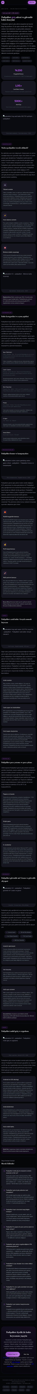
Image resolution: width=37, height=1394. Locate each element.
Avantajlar (14, 1387)
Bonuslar (30, 1387)
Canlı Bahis (6, 1390)
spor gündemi (16, 1362)
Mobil (28, 1390)
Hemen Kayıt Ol (12, 1354)
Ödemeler (14, 1390)
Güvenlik (21, 1390)
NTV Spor (6, 1358)
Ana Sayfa (4, 9)
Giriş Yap (32, 2)
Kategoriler (22, 1387)
